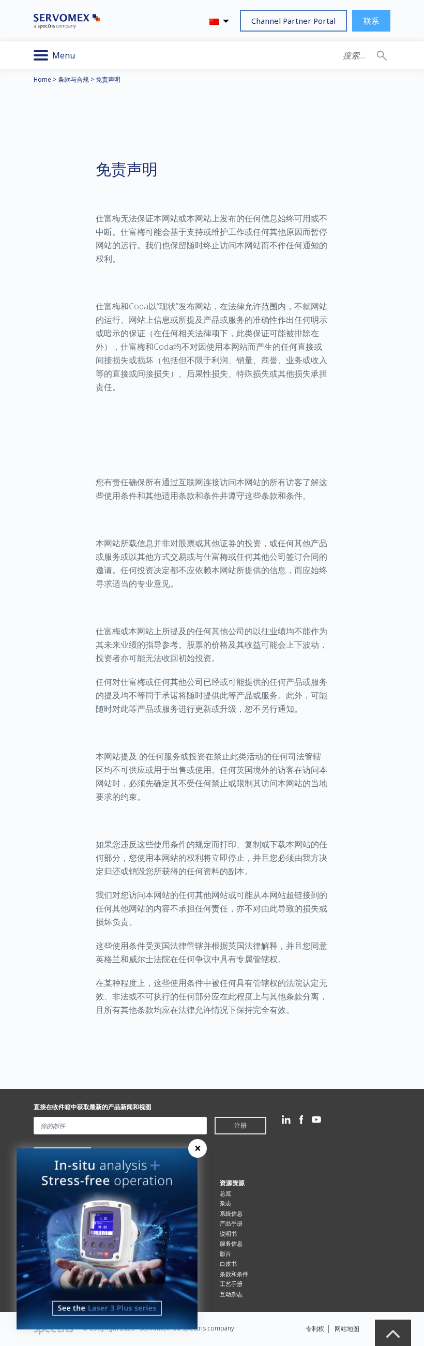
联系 (371, 21)
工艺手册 (231, 1284)
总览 (225, 1193)
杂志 (225, 1203)
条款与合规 (73, 79)
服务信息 (231, 1243)
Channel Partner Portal (293, 21)
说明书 (228, 1233)
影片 (225, 1254)
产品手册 (231, 1223)
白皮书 (228, 1263)
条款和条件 (234, 1274)
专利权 (315, 1328)
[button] (382, 55)
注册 (240, 1125)
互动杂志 (231, 1294)
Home (42, 79)
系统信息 (231, 1213)
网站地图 (347, 1328)
